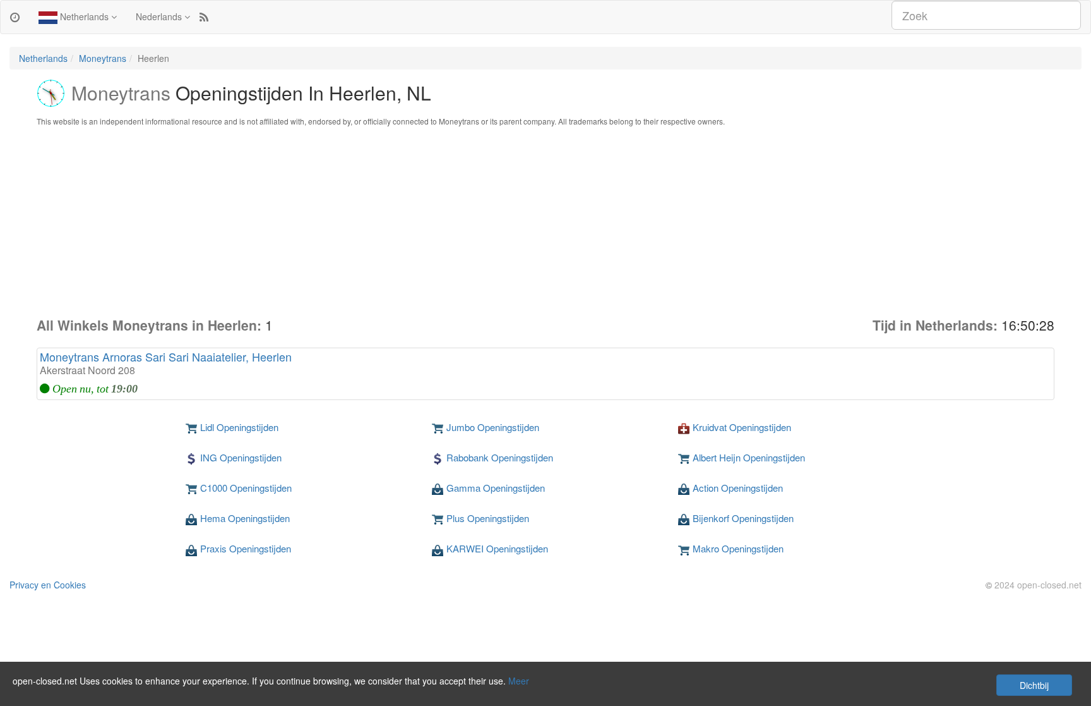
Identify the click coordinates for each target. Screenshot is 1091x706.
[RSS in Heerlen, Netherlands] (204, 16)
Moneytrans (102, 58)
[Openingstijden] (15, 16)
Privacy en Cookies (47, 584)
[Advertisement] (545, 221)
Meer (518, 680)
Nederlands (160, 16)
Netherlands (84, 16)
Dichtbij (1034, 685)
